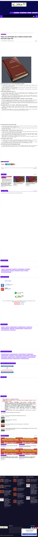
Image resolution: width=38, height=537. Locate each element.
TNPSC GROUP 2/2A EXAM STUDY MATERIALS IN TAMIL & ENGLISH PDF (21, 489)
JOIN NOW (22, 302)
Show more (35, 174)
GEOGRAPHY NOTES (30, 354)
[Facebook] (6, 164)
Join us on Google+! (8, 289)
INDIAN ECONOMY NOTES (31, 357)
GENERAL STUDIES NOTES (14, 354)
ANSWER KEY (15, 269)
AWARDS (3, 327)
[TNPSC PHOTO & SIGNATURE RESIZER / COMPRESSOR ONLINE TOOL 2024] (3, 417)
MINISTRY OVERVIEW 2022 (5, 328)
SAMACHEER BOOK (35, 12)
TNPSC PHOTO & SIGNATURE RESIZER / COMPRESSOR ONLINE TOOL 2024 (15, 415)
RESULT (22, 270)
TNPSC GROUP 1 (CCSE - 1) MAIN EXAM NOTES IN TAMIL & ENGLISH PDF (34, 480)
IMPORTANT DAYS (29, 327)
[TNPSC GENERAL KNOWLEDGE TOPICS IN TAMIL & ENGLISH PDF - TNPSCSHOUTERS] (3, 425)
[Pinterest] (12, 164)
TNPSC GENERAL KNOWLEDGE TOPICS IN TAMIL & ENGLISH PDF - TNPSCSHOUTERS (17, 424)
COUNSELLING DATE (21, 269)
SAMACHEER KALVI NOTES (25, 358)
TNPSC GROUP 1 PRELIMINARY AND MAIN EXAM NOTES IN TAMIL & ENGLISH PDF (7, 481)
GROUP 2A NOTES (4, 357)
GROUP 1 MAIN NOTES (5, 355)
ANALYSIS (3, 269)
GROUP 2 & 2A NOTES (19, 355)
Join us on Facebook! (8, 285)
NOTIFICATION (18, 270)
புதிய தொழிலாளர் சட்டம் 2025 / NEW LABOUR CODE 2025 (9, 445)
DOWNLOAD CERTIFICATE (5, 270)
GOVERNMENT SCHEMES (22, 327)
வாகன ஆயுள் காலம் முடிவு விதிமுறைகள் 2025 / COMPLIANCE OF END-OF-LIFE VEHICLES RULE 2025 (27, 446)
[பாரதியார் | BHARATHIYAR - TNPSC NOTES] (3, 421)
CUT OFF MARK (28, 269)
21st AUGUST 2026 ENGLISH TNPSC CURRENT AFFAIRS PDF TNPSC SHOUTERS (31, 183)
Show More (35, 435)
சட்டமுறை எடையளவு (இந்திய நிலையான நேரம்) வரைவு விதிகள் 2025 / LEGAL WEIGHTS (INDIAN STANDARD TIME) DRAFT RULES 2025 (9, 457)
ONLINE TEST (29, 12)
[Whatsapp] (10, 164)
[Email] (14, 164)
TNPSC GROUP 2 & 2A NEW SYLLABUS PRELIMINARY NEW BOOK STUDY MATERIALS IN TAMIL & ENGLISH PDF (21, 495)
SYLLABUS (26, 270)
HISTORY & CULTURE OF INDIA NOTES (21, 357)
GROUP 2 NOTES (33, 355)
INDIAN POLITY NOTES (17, 358)
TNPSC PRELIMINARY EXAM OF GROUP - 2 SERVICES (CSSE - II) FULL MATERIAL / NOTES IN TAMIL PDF (20, 502)
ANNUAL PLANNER (9, 269)
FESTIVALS (7, 327)
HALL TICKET (12, 270)
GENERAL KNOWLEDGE (23, 12)
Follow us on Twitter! (8, 281)
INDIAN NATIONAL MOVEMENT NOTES (7, 358)
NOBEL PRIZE (12, 328)
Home (2, 32)
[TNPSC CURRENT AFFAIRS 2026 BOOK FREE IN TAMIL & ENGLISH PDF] (19, 404)
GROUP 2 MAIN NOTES (26, 355)
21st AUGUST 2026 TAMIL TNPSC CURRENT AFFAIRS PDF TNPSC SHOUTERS (18, 183)
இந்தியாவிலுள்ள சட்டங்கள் (28, 328)
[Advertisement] (18, 9)
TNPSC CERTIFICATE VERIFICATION (6, 272)
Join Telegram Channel (29, 534)
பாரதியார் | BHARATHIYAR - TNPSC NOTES (11, 419)
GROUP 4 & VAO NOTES (12, 357)
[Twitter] (8, 164)
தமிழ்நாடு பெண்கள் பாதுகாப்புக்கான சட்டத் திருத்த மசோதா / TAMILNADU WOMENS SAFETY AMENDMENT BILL (27, 457)
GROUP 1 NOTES (12, 355)
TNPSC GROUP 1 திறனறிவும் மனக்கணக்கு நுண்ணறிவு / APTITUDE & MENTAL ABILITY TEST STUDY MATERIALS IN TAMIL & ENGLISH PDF (8, 493)
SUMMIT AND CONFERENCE (19, 328)
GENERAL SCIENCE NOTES (5, 354)
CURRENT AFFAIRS (16, 12)
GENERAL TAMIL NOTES (22, 354)
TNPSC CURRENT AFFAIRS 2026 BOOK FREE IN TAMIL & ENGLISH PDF (10, 412)
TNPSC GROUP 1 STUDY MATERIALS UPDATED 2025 (7, 486)
